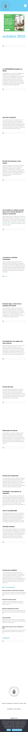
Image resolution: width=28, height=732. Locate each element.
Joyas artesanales (6, 617)
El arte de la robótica (10, 570)
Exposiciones (10, 703)
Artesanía (4, 703)
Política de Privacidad (17, 729)
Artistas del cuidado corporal (9, 599)
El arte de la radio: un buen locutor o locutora (13, 590)
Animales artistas (9, 526)
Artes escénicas (17, 708)
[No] (26, 725)
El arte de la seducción (10, 475)
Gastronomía (16, 703)
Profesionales (10, 708)
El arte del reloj (8, 387)
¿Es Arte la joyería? (9, 117)
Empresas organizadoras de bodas (10, 608)
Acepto (8, 729)
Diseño (21, 703)
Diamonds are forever (10, 430)
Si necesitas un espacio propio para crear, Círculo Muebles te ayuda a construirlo (13, 212)
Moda (25, 703)
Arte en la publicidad (10, 510)
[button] (25, 5)
